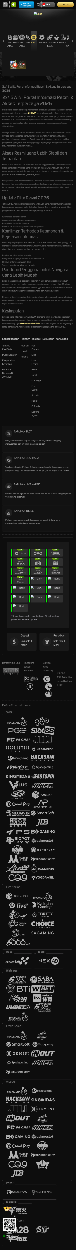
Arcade (56, 42)
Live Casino (22, 44)
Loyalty (24, 351)
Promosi (25, 345)
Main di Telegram (27, 4)
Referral (25, 356)
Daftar (65, 4)
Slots (16, 42)
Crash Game (50, 44)
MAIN (18, 64)
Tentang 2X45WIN (7, 347)
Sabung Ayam (35, 413)
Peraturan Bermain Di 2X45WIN (7, 373)
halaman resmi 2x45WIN (29, 323)
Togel (34, 42)
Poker (63, 42)
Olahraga (42, 42)
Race (28, 42)
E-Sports (36, 406)
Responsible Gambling (8, 362)
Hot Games (10, 44)
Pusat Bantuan (9, 354)
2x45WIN (32, 113)
